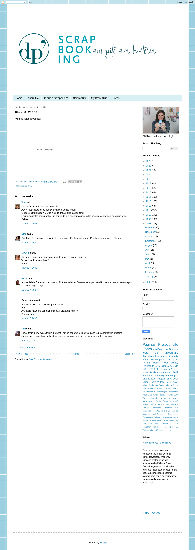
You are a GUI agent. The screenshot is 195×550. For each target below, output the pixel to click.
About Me (33, 98)
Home (18, 98)
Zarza (147, 349)
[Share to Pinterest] (80, 181)
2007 (149, 282)
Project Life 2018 (170, 424)
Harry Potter (160, 362)
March (148, 267)
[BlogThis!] (72, 181)
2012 (149, 206)
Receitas (162, 395)
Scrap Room (149, 382)
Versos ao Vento (169, 398)
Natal (155, 395)
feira (151, 430)
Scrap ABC (79, 98)
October (149, 236)
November (150, 232)
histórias (157, 430)
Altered (175, 411)
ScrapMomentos (149, 427)
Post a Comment (27, 347)
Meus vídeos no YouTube (158, 443)
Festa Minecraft (170, 401)
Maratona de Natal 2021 (165, 372)
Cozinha (152, 420)
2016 (149, 188)
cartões (157, 349)
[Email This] (69, 181)
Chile (175, 366)
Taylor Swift (172, 395)
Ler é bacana (157, 404)
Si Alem (25, 253)
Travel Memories (150, 398)
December (150, 227)
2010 (149, 215)
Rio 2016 (156, 411)
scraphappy (166, 430)
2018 (149, 179)
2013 (149, 201)
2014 (149, 197)
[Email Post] (64, 181)
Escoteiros (173, 391)
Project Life (168, 344)
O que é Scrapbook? (56, 98)
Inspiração (147, 395)
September (151, 241)
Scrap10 (174, 375)
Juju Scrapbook (157, 359)
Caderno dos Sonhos (162, 417)
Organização (148, 378)
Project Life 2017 (168, 378)
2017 (149, 183)
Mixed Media (168, 420)
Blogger (103, 542)
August (149, 245)
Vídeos (160, 382)
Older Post (129, 354)
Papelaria (148, 356)
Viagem (146, 375)
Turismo (145, 430)
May (147, 259)
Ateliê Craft (148, 401)
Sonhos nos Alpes (165, 427)
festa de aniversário (160, 352)
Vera (23, 202)
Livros (116, 98)
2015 (149, 192)
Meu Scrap (172, 359)
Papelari (157, 424)
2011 (148, 210)
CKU (30, 186)
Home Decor (172, 382)
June (148, 254)
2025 (149, 161)
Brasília (173, 349)
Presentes (156, 407)
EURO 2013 (148, 369)
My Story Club (99, 98)
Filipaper (165, 369)
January (149, 276)
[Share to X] (75, 181)
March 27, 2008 (29, 223)
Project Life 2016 (151, 366)
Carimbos (153, 385)
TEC (176, 427)
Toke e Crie (166, 411)
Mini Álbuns (161, 356)
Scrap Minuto (165, 385)
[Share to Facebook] (78, 181)
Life (165, 349)
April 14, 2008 (28, 340)
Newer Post (22, 354)
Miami (145, 385)
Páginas (149, 344)
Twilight (146, 362)
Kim (23, 328)
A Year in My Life (160, 375)
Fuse (159, 420)
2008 (149, 223)
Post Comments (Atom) (40, 359)
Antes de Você (149, 414)
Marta (24, 278)
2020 (149, 174)
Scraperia (173, 356)
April (147, 263)
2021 (149, 170)
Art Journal (161, 414)
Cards (158, 401)
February (150, 272)
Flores (145, 404)
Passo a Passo (164, 388)
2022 (149, 166)
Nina (23, 234)
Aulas (145, 359)
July (147, 250)
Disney (174, 362)
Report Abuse (151, 512)
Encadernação (160, 391)
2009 (149, 219)
